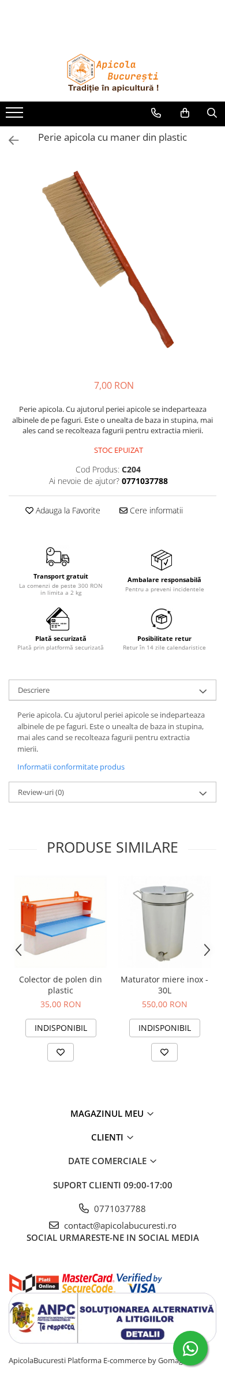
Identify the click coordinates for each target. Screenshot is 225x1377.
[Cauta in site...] (212, 113)
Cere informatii (155, 510)
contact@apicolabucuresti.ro (119, 1225)
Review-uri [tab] (41, 792)
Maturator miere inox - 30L (164, 985)
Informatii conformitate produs (71, 766)
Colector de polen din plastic (60, 985)
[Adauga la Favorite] (60, 1052)
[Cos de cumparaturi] (184, 113)
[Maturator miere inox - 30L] (164, 922)
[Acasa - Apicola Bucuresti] (112, 72)
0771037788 (119, 1208)
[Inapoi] (8, 140)
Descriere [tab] (34, 690)
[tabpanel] (112, 263)
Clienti (108, 1137)
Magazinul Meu (108, 1113)
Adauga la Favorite (66, 510)
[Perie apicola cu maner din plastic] (112, 263)
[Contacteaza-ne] (156, 113)
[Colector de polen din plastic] (60, 922)
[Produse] (16, 116)
